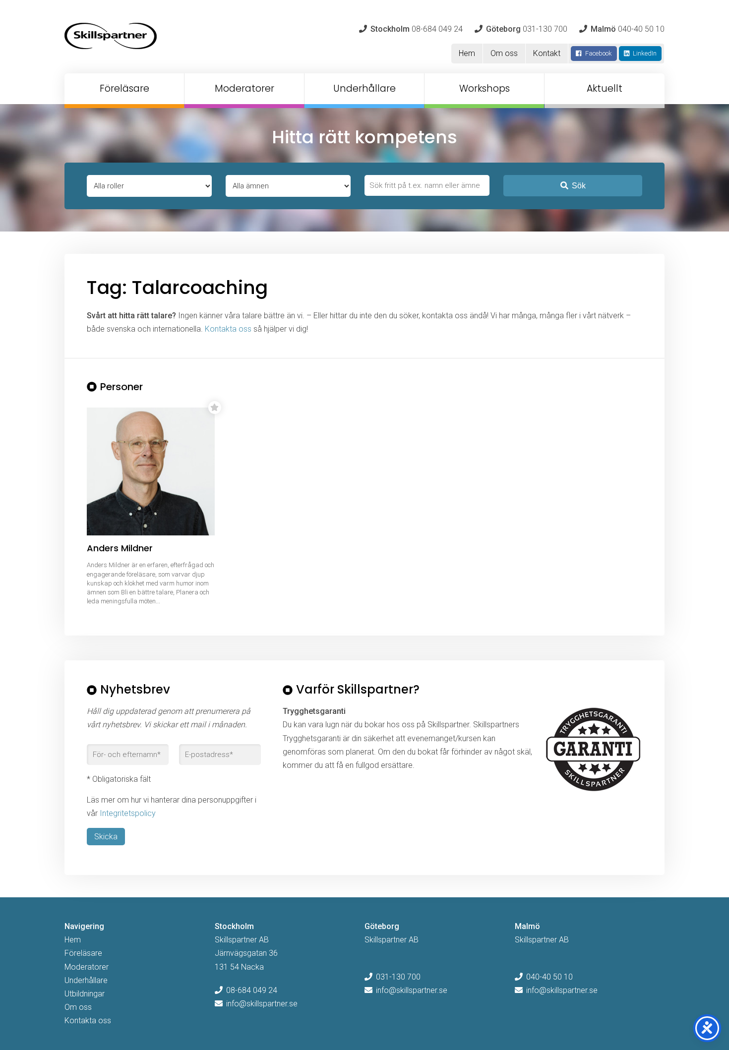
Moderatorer (244, 88)
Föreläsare (124, 88)
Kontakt (546, 53)
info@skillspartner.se (262, 1003)
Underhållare (364, 88)
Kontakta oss (228, 329)
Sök (579, 185)
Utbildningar (84, 993)
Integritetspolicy (128, 813)
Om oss (504, 53)
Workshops (484, 88)
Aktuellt (604, 88)
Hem (467, 53)
